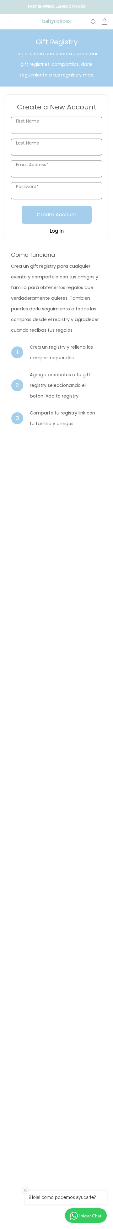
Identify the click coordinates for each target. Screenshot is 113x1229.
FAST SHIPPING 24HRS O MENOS (56, 6)
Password (27, 186)
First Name (27, 121)
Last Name (27, 143)
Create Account (57, 214)
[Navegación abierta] (9, 21)
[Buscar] (93, 21)
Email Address (32, 164)
